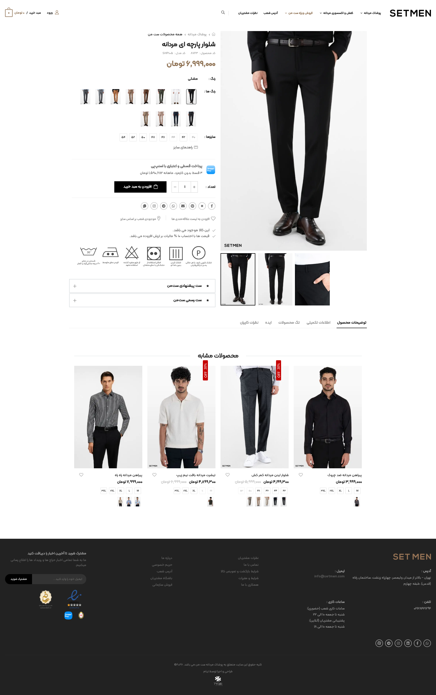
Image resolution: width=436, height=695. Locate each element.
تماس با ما (251, 565)
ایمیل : (340, 571)
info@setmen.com (329, 576)
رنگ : (212, 79)
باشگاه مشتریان (161, 578)
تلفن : (426, 602)
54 (123, 137)
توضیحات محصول (351, 323)
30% (279, 366)
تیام (206, 671)
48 (153, 137)
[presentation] (358, 441)
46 (163, 137)
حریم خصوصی (162, 565)
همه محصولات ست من (165, 34)
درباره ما (166, 558)
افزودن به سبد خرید (137, 186)
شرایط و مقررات (248, 578)
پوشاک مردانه (372, 13)
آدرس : (426, 571)
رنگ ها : (209, 91)
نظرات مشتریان (248, 13)
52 (133, 137)
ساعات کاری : (335, 602)
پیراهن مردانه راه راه (128, 475)
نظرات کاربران (249, 323)
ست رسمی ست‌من (187, 300)
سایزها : (209, 137)
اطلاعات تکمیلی (318, 323)
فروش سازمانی (162, 584)
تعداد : (210, 187)
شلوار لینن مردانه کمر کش (270, 475)
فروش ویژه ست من (300, 13)
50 (143, 137)
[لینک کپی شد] (144, 206)
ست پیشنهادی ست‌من (184, 286)
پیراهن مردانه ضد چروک (345, 475)
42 (183, 137)
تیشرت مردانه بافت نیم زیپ (195, 475)
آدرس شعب (270, 13)
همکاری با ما (250, 584)
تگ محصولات (289, 323)
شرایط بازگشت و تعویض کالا (240, 571)
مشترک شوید (18, 579)
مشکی (193, 79)
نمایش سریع (328, 462)
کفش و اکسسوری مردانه (338, 13)
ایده (268, 323)
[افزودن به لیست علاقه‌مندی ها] (301, 475)
